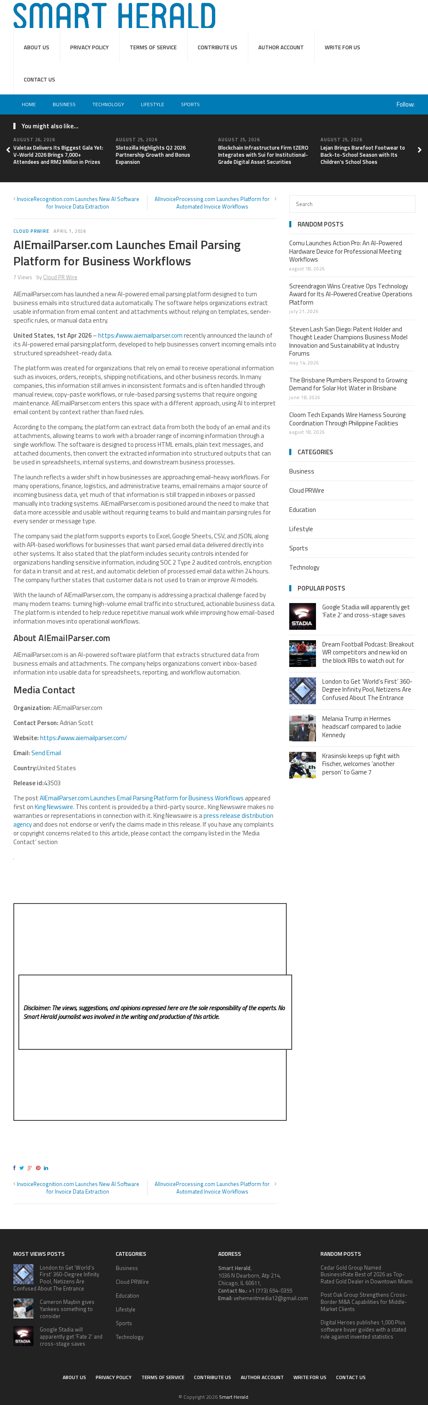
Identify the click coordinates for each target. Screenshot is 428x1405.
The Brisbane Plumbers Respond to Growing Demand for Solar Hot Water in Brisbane (348, 384)
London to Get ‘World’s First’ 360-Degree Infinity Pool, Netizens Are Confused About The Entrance (367, 689)
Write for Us (342, 47)
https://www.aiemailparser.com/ (83, 738)
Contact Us (39, 79)
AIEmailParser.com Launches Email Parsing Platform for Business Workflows (142, 798)
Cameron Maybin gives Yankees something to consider (67, 1309)
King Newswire (54, 807)
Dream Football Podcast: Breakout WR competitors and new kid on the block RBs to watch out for (368, 652)
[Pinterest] (39, 1168)
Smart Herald (233, 1397)
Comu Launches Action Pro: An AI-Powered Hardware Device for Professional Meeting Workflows (345, 251)
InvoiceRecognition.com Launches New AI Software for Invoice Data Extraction (78, 203)
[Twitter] (22, 1168)
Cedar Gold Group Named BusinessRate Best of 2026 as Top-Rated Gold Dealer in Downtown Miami (367, 1274)
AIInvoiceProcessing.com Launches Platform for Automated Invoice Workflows (212, 203)
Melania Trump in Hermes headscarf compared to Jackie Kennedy (361, 727)
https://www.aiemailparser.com (140, 335)
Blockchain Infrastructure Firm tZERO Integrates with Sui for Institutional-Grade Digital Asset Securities (263, 154)
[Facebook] (15, 1168)
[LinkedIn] (47, 1168)
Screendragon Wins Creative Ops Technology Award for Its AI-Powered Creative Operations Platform (351, 294)
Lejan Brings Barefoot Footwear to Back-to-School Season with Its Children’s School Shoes (363, 154)
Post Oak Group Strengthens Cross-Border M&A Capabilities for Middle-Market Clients (364, 1301)
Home (29, 104)
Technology (108, 104)
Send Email (46, 753)
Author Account (281, 47)
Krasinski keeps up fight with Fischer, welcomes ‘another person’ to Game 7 (361, 764)
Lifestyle (152, 104)
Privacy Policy (89, 47)
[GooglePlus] (31, 1168)
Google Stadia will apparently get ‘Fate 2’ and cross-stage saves (366, 611)
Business (64, 104)
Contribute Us (217, 47)
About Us (36, 47)
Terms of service (153, 47)
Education (302, 509)
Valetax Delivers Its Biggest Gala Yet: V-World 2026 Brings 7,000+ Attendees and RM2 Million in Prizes (58, 154)
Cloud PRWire (31, 231)
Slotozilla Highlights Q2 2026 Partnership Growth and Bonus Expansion (153, 154)
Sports (190, 104)
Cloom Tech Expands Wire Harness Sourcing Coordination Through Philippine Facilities (347, 419)
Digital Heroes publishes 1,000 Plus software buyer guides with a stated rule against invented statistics (363, 1329)
